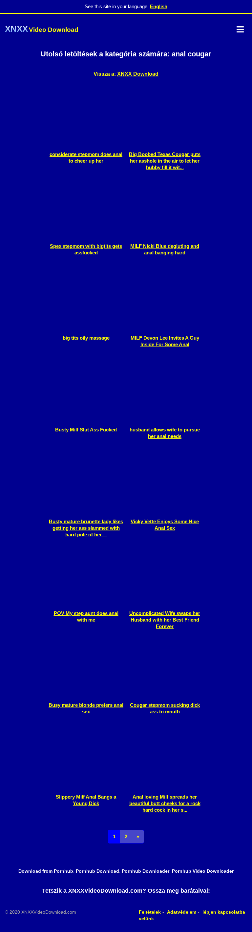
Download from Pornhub (45, 871)
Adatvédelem (181, 912)
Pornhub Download (97, 871)
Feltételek (150, 912)
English (158, 6)
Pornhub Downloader (145, 871)
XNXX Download (137, 74)
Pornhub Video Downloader (203, 871)
